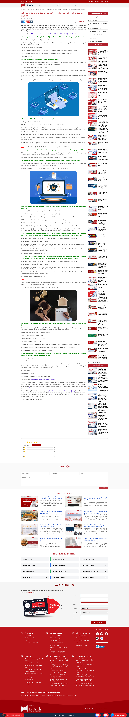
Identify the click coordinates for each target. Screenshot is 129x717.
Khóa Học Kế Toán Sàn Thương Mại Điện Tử (102, 286)
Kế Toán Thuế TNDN (59, 565)
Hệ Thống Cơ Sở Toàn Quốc (32, 643)
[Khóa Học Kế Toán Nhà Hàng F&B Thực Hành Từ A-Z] (92, 300)
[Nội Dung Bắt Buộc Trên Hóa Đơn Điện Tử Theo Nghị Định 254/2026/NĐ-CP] (92, 380)
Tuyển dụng (96, 1)
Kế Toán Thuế (79, 638)
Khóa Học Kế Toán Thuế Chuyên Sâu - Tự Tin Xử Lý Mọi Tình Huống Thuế (103, 87)
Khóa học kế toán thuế (31, 663)
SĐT (74, 600)
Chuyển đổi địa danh (81, 645)
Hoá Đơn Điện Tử (28, 577)
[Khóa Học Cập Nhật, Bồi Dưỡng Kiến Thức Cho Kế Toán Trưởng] (92, 342)
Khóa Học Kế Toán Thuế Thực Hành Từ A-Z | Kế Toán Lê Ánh (102, 358)
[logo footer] (31, 711)
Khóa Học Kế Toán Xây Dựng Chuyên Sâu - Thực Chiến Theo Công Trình (102, 137)
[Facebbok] (97, 633)
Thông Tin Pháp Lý (56, 633)
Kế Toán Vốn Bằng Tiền (59, 571)
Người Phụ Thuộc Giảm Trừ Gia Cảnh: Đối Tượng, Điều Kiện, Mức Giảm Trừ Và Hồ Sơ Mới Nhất (103, 397)
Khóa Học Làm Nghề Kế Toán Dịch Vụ (103, 329)
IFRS (77, 643)
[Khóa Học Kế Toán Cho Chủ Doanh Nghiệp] (92, 102)
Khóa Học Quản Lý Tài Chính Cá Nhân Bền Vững (103, 186)
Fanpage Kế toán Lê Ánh (94, 363)
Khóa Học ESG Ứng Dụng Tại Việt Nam (103, 335)
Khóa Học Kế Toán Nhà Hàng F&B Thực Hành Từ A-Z (103, 300)
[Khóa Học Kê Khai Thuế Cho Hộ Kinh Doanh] (92, 314)
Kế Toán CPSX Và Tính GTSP (90, 571)
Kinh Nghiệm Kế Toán (77, 5)
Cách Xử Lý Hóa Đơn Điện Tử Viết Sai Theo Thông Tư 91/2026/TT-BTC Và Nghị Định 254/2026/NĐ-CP (103, 407)
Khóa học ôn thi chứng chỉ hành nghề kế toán (102, 172)
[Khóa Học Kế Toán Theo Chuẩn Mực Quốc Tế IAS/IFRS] (92, 257)
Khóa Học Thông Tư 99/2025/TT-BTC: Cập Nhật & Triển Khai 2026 (103, 322)
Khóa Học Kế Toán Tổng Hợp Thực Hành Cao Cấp (102, 250)
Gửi (104, 487)
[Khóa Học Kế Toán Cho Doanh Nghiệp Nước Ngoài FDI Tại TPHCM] (92, 432)
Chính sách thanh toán (56, 643)
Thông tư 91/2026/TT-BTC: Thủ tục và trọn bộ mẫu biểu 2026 (103, 424)
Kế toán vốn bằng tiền (93, 17)
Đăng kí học (71, 715)
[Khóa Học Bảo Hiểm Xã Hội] (92, 236)
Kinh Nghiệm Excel (88, 565)
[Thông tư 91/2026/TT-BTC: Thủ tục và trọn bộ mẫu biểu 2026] (92, 424)
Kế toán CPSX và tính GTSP (94, 28)
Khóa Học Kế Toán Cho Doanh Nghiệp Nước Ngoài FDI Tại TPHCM (103, 431)
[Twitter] (24, 1)
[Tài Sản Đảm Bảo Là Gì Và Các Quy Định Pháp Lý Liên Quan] (29, 534)
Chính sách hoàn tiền (56, 645)
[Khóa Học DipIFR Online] (92, 165)
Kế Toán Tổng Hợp (81, 635)
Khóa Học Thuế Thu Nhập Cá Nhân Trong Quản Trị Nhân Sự (103, 244)
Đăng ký (99, 622)
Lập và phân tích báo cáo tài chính (96, 34)
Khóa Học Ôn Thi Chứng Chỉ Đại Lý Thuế (102, 179)
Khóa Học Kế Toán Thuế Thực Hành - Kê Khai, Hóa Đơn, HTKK (102, 80)
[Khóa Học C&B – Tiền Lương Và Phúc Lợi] (92, 229)
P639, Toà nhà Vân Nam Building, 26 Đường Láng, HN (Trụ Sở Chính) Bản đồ (59, 660)
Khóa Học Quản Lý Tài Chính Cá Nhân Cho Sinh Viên (103, 350)
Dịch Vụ (102, 5)
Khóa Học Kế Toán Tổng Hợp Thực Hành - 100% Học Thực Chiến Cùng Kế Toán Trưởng (102, 59)
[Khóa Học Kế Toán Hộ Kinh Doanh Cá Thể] (92, 95)
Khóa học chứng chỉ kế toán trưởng (103, 72)
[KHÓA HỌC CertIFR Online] (92, 143)
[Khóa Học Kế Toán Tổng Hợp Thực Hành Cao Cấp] (92, 250)
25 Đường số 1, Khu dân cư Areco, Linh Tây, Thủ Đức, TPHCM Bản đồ (85, 670)
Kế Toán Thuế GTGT (88, 559)
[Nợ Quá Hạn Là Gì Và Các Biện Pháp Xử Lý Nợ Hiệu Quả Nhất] (73, 521)
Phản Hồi (67, 5)
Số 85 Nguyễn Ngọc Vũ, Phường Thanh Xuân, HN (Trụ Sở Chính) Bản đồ (59, 666)
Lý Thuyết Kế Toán (28, 571)
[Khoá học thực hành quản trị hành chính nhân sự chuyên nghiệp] (92, 222)
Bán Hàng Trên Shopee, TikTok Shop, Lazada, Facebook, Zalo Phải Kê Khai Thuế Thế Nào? (102, 416)
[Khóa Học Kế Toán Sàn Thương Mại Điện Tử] (92, 287)
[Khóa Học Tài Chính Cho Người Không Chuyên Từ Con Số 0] (92, 116)
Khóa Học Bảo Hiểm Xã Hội (101, 235)
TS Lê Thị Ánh (82, 22)
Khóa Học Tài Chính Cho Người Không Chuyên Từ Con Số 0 (103, 116)
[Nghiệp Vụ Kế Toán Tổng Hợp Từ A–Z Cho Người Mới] (29, 521)
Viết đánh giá (36, 445)
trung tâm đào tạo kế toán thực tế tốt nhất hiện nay (60, 391)
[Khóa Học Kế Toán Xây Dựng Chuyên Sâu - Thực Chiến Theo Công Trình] (92, 137)
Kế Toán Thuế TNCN (29, 565)
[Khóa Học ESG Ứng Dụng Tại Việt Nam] (92, 335)
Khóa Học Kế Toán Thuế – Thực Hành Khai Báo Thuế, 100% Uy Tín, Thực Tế (103, 280)
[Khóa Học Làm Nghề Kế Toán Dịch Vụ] (92, 328)
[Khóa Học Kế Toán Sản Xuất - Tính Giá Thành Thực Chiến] (92, 152)
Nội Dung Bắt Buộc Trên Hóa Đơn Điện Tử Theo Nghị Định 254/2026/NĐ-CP (103, 379)
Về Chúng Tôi (29, 633)
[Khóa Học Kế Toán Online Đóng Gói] (92, 193)
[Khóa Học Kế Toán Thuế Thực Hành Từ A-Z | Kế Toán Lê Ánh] (92, 357)
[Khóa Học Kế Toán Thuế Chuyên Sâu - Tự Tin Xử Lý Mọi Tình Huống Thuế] (92, 88)
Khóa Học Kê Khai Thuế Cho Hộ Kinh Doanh (102, 314)
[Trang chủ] (27, 5)
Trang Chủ (39, 5)
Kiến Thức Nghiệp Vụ (82, 633)
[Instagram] (29, 1)
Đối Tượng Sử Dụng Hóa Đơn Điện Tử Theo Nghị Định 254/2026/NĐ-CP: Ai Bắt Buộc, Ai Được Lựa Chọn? (103, 388)
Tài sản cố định (92, 38)
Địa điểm (75, 613)
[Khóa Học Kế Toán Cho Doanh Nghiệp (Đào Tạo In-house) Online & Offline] (92, 129)
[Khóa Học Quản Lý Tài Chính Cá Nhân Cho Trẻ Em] (92, 271)
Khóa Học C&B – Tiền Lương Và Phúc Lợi (102, 229)
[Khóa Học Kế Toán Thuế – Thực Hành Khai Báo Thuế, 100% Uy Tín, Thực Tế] (92, 280)
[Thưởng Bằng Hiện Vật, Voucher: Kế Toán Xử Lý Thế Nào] (73, 548)
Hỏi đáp (106, 1)
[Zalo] (101, 638)
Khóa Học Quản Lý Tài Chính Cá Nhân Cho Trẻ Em (103, 272)
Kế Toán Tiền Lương (88, 577)
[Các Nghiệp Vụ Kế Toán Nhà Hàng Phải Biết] (29, 548)
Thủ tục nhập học (55, 640)
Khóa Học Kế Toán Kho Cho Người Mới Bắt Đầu (102, 307)
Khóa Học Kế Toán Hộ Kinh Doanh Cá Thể (102, 94)
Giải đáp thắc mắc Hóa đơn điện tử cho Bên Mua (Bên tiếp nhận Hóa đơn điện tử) (55, 34)
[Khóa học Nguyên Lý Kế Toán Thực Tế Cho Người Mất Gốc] (92, 52)
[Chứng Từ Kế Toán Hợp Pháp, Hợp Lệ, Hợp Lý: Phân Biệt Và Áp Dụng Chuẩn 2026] (73, 506)
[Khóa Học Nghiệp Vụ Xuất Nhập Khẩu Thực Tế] (92, 214)
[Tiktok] (106, 633)
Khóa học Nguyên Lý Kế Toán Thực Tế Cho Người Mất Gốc (103, 52)
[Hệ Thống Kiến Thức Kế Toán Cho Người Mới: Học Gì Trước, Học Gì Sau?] (29, 506)
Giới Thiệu (28, 635)
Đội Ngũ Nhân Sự (30, 638)
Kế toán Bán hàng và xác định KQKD (97, 31)
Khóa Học (46, 5)
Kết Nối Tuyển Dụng (57, 5)
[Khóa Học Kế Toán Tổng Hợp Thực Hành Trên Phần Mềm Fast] (92, 264)
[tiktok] (31, 1)
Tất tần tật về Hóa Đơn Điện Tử (95, 41)
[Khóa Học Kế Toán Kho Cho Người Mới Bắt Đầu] (92, 307)
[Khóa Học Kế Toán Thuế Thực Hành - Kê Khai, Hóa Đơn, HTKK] (92, 81)
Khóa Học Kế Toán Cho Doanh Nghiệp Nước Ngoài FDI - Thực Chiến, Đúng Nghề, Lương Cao (103, 123)
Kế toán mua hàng (92, 20)
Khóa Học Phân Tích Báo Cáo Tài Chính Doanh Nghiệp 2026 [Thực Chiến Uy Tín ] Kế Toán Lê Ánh (103, 295)
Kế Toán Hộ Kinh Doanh (82, 640)
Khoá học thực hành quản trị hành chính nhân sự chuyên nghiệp (103, 223)
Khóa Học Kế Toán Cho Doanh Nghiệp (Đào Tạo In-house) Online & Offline (103, 130)
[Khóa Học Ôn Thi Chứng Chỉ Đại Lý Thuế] (92, 179)
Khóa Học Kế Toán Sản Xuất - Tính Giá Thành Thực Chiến (103, 151)
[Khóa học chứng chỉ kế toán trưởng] (92, 73)
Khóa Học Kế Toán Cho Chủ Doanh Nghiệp (102, 101)
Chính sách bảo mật (55, 635)
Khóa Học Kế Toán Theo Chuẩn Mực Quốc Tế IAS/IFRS (102, 257)
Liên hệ (101, 1)
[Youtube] (26, 1)
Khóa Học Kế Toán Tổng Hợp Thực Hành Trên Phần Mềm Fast (102, 265)
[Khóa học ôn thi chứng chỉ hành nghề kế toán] (92, 172)
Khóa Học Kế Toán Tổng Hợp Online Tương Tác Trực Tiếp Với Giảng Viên (103, 66)
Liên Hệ (27, 640)
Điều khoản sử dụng (55, 638)
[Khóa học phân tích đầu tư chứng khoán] (92, 209)
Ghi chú (75, 618)
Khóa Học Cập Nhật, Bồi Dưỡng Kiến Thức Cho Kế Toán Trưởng (102, 343)
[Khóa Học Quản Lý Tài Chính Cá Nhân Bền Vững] (92, 186)
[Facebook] (21, 1)
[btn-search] (107, 5)
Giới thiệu (91, 1)
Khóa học (75, 608)
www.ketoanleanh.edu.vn (30, 388)
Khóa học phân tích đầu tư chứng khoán (103, 208)
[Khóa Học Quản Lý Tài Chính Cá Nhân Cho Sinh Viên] (92, 350)
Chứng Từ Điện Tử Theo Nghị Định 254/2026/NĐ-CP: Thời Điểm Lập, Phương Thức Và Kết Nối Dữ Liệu (103, 371)
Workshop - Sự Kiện (91, 5)
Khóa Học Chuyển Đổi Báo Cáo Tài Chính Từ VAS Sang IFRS (103, 159)
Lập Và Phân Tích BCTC (59, 577)
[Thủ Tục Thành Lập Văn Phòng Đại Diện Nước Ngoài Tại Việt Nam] (73, 534)
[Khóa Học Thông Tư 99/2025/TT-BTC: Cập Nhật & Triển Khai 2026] (92, 321)
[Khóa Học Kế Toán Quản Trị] (92, 200)
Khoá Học (28, 656)
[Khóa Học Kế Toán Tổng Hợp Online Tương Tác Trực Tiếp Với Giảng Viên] (92, 66)
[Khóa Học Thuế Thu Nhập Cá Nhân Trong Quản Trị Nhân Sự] (92, 243)
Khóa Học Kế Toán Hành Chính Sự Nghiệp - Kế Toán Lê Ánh (102, 109)
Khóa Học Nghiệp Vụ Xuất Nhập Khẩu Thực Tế (103, 215)
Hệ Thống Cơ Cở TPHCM (83, 656)
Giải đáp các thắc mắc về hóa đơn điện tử (43, 379)
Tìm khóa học (59, 715)
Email (74, 604)
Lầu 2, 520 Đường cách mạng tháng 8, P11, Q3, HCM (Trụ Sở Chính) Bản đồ (84, 660)
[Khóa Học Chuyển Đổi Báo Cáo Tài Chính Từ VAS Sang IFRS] (92, 158)
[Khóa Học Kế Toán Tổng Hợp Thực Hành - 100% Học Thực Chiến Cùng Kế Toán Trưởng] (92, 59)
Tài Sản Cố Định (27, 559)
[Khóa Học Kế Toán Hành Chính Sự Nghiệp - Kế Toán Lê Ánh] (92, 109)
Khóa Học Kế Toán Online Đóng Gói (102, 192)
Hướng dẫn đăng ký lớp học (57, 652)
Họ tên (75, 596)
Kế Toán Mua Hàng (58, 559)
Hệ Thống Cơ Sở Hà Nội (57, 656)
